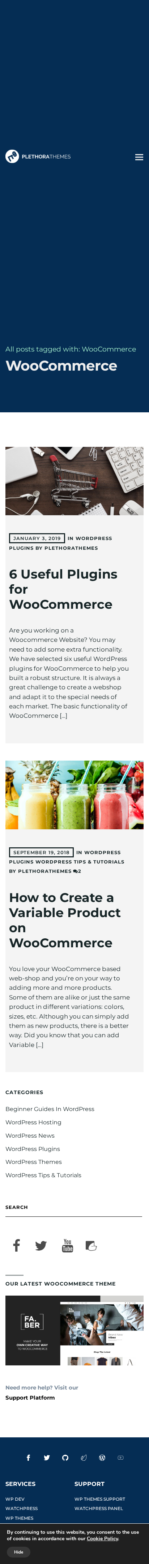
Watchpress (21, 1508)
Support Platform (30, 1398)
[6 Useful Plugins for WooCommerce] (74, 481)
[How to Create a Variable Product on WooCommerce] (74, 795)
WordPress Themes (33, 1162)
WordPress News (30, 1135)
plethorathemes (71, 548)
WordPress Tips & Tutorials (79, 862)
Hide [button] (18, 1552)
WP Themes (19, 1518)
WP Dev (15, 1499)
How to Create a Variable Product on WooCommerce (65, 920)
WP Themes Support (99, 1499)
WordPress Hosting (33, 1122)
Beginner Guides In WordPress (49, 1109)
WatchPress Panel (98, 1508)
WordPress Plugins (32, 1149)
